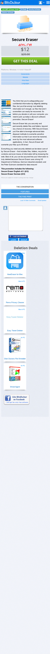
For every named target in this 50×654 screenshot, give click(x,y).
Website (25, 77)
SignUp (24, 240)
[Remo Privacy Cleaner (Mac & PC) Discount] (15, 288)
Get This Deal (25, 61)
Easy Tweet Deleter (15, 330)
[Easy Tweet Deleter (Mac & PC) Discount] (15, 316)
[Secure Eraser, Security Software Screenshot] (6, 128)
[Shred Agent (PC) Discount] (15, 372)
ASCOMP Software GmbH (10, 9)
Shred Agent (15, 386)
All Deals (23, 9)
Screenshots (25, 74)
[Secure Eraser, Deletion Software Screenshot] (6, 120)
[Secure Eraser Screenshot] (6, 103)
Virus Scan (25, 80)
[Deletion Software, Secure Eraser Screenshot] (6, 136)
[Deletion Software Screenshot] (6, 111)
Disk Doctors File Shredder (15, 358)
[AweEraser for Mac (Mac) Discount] (15, 260)
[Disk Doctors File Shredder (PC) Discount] (15, 344)
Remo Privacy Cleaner (15, 302)
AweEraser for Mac (15, 274)
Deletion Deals (26, 248)
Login (13, 240)
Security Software (34, 9)
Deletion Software (8, 12)
